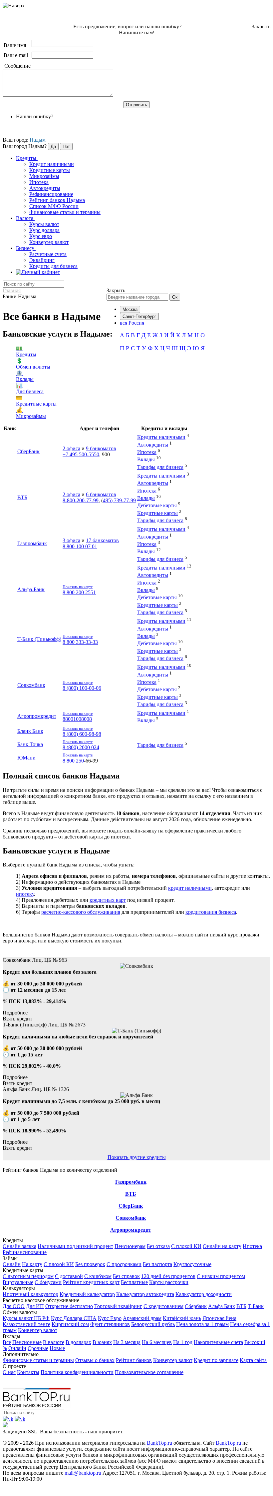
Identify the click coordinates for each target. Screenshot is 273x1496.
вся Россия (132, 323)
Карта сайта (253, 1360)
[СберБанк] (131, 1200)
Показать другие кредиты (137, 1157)
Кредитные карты (49, 170)
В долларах (78, 1342)
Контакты (28, 1372)
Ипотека (39, 182)
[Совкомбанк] (131, 1212)
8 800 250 (73, 760)
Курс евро (40, 236)
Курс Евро (110, 1318)
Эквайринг (42, 260)
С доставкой (69, 1276)
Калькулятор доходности (203, 1294)
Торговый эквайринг (118, 1306)
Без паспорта (157, 1264)
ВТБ (22, 497)
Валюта (25, 218)
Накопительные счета (218, 1342)
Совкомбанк (31, 685)
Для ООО (14, 1306)
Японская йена (219, 1318)
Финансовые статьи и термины (65, 212)
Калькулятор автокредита (145, 1294)
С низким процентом (221, 1276)
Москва (130, 309)
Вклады (146, 460)
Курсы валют (44, 224)
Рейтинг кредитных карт (91, 1282)
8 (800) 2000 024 (81, 747)
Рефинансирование (51, 194)
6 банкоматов (101, 494)
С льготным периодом (28, 1276)
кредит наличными (190, 888)
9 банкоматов (101, 448)
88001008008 (77, 719)
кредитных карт (108, 900)
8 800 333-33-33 (80, 642)
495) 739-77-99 (119, 500)
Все (7, 1342)
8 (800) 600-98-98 (82, 734)
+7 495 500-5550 (81, 454)
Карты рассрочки (168, 1282)
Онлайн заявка (19, 1246)
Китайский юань (182, 1318)
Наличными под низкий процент (75, 1246)
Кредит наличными (51, 164)
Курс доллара (44, 230)
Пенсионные (27, 1342)
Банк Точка (30, 744)
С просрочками (124, 1264)
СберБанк (28, 451)
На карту (32, 1264)
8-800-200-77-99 (81, 500)
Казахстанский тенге (26, 1324)
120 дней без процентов (168, 1276)
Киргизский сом (70, 1324)
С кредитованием (163, 1306)
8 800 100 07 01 (80, 546)
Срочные (38, 1348)
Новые (57, 1348)
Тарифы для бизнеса (160, 467)
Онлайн (12, 1264)
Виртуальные (18, 1282)
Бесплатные (134, 1282)
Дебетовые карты (157, 506)
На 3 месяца (126, 1342)
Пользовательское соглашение (149, 1372)
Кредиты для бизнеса (53, 266)
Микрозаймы (44, 176)
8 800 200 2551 (79, 592)
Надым (38, 140)
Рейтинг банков (134, 1360)
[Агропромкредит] (131, 1224)
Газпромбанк (32, 543)
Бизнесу (26, 248)
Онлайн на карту (222, 1246)
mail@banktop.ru (83, 1473)
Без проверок (90, 1264)
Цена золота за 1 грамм (202, 1324)
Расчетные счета (48, 254)
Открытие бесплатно (69, 1306)
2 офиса (71, 448)
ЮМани (26, 757)
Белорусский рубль (153, 1324)
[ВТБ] (131, 1188)
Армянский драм (142, 1318)
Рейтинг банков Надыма (57, 200)
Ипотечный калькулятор (30, 1294)
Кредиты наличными (161, 437)
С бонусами (48, 1282)
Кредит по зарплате (216, 1360)
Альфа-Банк (31, 589)
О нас (9, 1372)
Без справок (126, 1276)
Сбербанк (196, 1306)
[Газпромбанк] (131, 1176)
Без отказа (158, 1246)
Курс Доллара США (74, 1318)
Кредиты (27, 158)
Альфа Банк (221, 1306)
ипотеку (25, 894)
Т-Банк (256, 1306)
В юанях (102, 1342)
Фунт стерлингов (110, 1324)
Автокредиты (44, 188)
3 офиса (71, 540)
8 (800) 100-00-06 (82, 688)
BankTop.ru (159, 1443)
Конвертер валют (49, 242)
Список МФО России (54, 206)
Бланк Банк (30, 731)
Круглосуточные (192, 1264)
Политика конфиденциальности (77, 1372)
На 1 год (182, 1342)
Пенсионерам (130, 1246)
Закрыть (261, 26)
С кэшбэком (98, 1276)
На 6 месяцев (157, 1342)
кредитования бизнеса (210, 912)
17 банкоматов (102, 540)
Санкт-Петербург (139, 316)
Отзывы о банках (95, 1360)
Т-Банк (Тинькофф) (39, 639)
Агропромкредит (36, 716)
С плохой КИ (186, 1246)
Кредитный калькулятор (87, 1294)
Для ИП (35, 1306)
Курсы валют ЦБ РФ (26, 1318)
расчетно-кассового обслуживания (80, 912)
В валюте (53, 1342)
